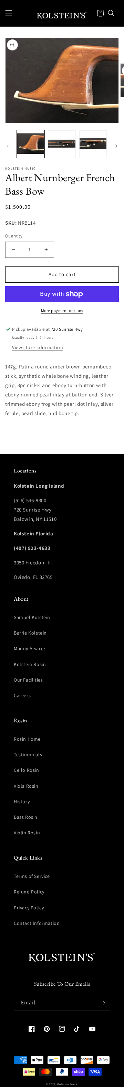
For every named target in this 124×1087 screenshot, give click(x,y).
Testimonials (28, 754)
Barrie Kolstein (30, 633)
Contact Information (37, 923)
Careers (22, 695)
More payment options (62, 310)
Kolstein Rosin (30, 664)
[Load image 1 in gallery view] (30, 144)
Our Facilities (28, 680)
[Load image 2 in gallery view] (61, 144)
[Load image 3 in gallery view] (93, 144)
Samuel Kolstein (32, 617)
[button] (8, 13)
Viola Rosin (26, 786)
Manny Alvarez (30, 648)
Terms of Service (32, 876)
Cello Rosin (26, 770)
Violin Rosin (27, 833)
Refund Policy (29, 892)
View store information (37, 347)
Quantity (13, 236)
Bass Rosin (26, 817)
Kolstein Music (67, 1084)
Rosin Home (27, 739)
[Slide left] (7, 145)
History (22, 801)
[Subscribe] (102, 1003)
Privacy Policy (29, 908)
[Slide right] (116, 145)
